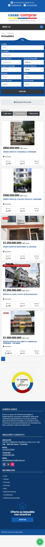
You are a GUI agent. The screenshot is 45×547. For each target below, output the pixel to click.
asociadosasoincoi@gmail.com (13, 460)
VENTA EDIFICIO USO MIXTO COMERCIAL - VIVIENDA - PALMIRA (20, 342)
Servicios (6, 485)
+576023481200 (16, 5)
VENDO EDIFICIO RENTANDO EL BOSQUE (19, 247)
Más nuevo (7, 113)
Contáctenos (8, 495)
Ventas (6, 479)
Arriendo (6, 482)
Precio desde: (6, 80)
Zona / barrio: (6, 58)
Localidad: (5, 51)
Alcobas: (4, 73)
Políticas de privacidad (11, 498)
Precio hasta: (29, 80)
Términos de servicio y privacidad (11, 532)
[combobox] (22, 47)
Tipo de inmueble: (31, 58)
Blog (5, 488)
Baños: (26, 73)
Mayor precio (34, 113)
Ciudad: (4, 44)
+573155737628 (31, 5)
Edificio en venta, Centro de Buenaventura (20, 294)
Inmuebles (10, 33)
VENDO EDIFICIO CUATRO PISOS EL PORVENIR (22, 199)
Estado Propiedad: (8, 66)
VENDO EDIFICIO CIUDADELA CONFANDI (19, 152)
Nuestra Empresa (9, 492)
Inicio (3, 33)
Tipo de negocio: (30, 66)
